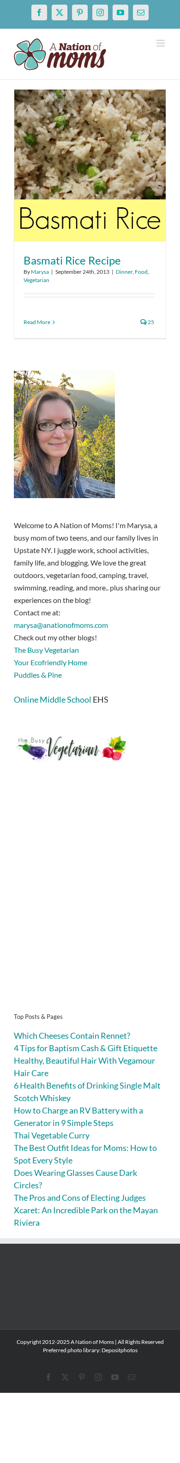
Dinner (124, 271)
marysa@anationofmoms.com (61, 624)
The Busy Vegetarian (46, 649)
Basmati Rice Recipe (72, 260)
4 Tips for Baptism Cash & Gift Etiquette (85, 1048)
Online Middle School (52, 699)
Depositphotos (120, 1350)
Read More (37, 322)
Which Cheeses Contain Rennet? (72, 1035)
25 (150, 322)
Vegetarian (36, 280)
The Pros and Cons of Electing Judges (80, 1197)
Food (141, 271)
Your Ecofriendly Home (50, 662)
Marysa (40, 271)
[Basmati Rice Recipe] (90, 165)
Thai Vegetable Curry (52, 1135)
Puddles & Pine (38, 674)
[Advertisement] (90, 902)
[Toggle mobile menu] (161, 43)
